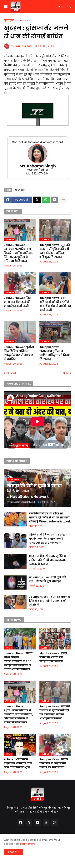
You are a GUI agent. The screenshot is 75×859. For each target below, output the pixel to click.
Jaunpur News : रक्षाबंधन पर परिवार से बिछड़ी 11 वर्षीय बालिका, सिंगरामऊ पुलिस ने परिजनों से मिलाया (18, 253)
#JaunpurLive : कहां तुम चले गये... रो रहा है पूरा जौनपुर (47, 579)
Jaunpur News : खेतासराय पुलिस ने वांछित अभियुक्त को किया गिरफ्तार (54, 353)
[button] (5, 6)
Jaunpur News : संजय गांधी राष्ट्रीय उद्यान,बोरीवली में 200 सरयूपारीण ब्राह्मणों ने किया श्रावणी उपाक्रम (18, 661)
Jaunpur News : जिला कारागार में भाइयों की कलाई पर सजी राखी (18, 302)
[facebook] (20, 822)
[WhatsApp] (46, 200)
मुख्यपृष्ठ (9, 20)
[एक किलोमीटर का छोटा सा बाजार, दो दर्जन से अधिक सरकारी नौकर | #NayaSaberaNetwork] (15, 519)
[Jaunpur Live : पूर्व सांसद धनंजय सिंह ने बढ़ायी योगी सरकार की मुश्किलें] (15, 602)
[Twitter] (37, 200)
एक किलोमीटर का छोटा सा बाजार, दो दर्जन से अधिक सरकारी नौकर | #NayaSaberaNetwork (50, 517)
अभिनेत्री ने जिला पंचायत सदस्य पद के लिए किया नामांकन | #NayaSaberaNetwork (48, 539)
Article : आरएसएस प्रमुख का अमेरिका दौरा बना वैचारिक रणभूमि (18, 763)
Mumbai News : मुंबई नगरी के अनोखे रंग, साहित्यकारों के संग (53, 657)
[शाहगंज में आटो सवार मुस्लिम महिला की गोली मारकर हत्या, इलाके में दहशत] (15, 561)
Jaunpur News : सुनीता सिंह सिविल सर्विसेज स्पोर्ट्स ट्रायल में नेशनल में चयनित (19, 353)
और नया (11, 373)
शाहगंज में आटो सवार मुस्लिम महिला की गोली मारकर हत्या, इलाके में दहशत (47, 560)
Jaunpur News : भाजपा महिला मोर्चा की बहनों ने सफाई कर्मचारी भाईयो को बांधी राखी (55, 304)
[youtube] (37, 822)
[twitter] (29, 822)
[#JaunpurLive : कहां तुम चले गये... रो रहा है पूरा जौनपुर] (15, 582)
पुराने (66, 373)
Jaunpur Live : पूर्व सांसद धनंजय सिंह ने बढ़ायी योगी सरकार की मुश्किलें (49, 601)
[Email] (54, 200)
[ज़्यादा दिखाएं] (63, 200)
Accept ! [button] (13, 852)
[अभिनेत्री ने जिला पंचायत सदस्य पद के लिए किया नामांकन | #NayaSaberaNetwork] (15, 540)
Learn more (28, 844)
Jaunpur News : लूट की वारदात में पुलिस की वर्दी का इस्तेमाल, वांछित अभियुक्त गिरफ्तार (54, 251)
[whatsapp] (54, 822)
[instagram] (46, 822)
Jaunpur (22, 20)
